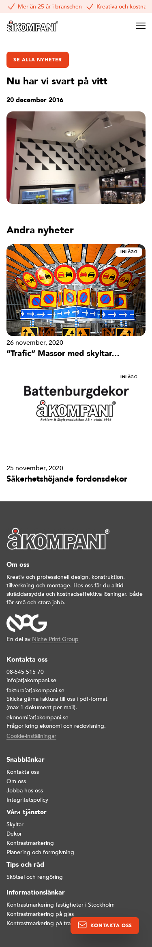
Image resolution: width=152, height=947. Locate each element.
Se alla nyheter (37, 60)
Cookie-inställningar (31, 736)
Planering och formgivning (40, 852)
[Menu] (141, 25)
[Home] (32, 26)
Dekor (14, 834)
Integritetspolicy (27, 800)
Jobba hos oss (24, 790)
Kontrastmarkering (30, 843)
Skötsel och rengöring (34, 877)
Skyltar (15, 824)
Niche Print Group (55, 639)
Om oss (16, 781)
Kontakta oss (22, 772)
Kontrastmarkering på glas (40, 914)
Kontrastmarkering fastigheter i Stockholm (60, 905)
